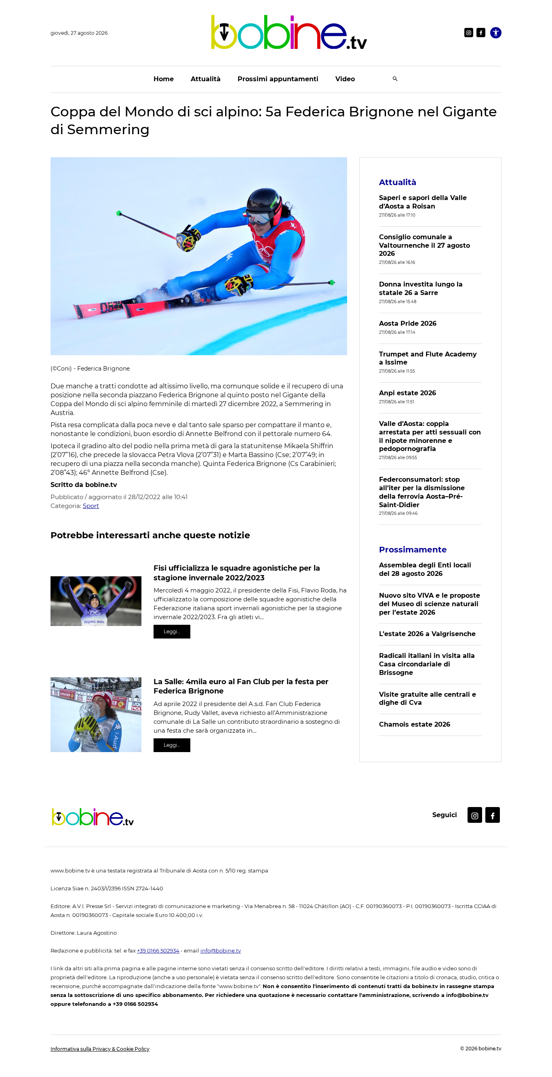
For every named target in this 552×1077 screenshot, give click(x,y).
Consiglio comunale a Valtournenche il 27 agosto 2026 (424, 245)
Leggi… (172, 631)
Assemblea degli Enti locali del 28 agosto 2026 (425, 569)
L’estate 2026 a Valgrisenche (427, 634)
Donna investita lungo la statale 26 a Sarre (421, 288)
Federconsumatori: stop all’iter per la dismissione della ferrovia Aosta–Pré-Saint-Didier (422, 492)
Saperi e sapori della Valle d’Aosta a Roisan (423, 202)
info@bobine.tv (220, 951)
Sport (91, 506)
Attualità (206, 79)
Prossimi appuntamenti (278, 79)
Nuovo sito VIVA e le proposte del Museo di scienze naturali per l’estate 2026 (429, 604)
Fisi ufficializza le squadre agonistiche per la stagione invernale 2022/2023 (237, 573)
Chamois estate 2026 (414, 724)
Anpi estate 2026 (407, 393)
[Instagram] (468, 32)
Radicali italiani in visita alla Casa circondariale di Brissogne (427, 664)
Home (164, 79)
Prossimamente (413, 549)
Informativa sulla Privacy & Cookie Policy (100, 1049)
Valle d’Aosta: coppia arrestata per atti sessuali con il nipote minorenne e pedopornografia (430, 436)
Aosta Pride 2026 (407, 323)
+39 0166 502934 (158, 951)
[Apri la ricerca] (395, 79)
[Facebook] (480, 32)
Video (345, 79)
